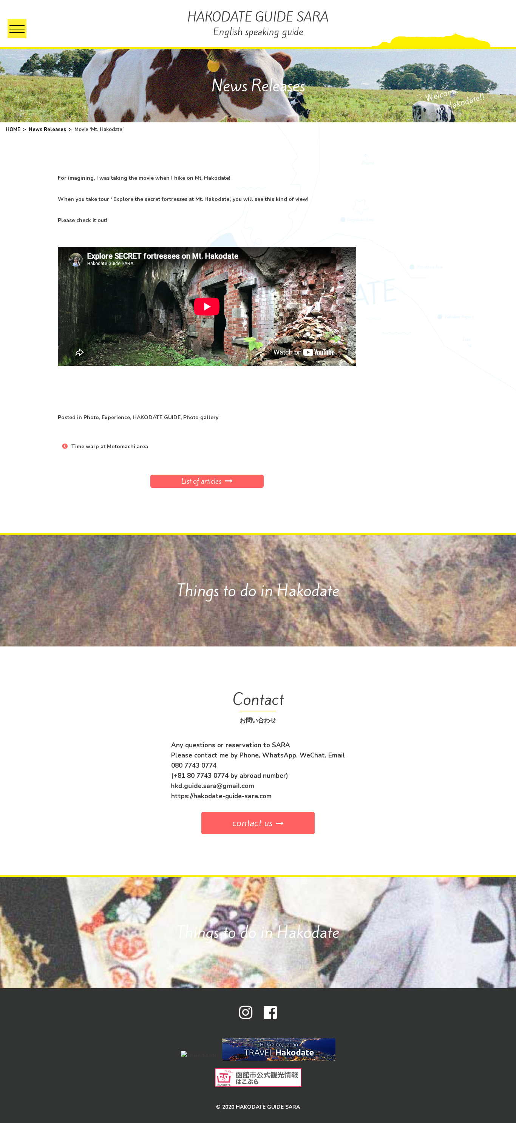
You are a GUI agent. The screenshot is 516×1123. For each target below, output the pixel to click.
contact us (252, 822)
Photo (91, 417)
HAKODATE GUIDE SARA (258, 23)
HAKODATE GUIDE (157, 417)
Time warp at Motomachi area (109, 446)
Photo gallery (200, 417)
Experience (116, 417)
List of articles (201, 481)
